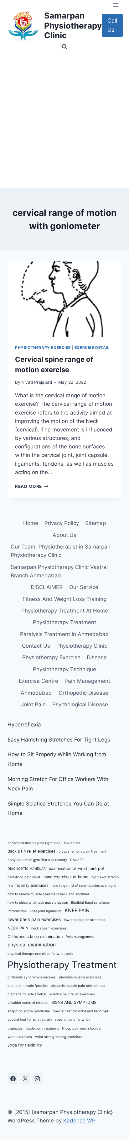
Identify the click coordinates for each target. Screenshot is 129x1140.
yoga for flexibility (25, 1045)
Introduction (17, 911)
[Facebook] (13, 1078)
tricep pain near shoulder (82, 1028)
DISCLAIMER (47, 587)
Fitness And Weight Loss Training (64, 599)
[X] (25, 1078)
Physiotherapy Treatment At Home (64, 610)
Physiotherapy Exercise (43, 347)
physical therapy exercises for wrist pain (40, 954)
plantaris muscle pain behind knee (78, 986)
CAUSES (77, 860)
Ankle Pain (72, 843)
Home (30, 523)
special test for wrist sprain (30, 1020)
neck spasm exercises (49, 928)
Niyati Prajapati (36, 382)
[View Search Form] (64, 46)
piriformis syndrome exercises (32, 977)
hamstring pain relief (24, 877)
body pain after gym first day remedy (37, 860)
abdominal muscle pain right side (34, 843)
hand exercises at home (66, 877)
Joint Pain (33, 704)
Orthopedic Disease (83, 693)
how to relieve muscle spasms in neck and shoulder (48, 894)
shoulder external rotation (28, 1003)
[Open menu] (115, 5)
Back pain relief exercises (31, 851)
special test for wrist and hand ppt (80, 1011)
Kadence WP (79, 1120)
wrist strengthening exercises (59, 1037)
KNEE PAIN (77, 910)
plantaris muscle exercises (80, 977)
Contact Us (36, 646)
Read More (32, 486)
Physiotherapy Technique (64, 669)
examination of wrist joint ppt (77, 868)
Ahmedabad (36, 693)
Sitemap (95, 523)
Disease (97, 657)
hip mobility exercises (28, 885)
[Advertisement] (64, 120)
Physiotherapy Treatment (64, 622)
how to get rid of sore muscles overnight (84, 886)
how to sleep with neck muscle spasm (38, 903)
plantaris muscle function (28, 986)
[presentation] (64, 299)
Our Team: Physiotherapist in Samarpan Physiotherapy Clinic (61, 550)
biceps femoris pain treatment (82, 851)
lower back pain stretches (84, 920)
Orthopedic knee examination (35, 936)
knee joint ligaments (46, 911)
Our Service (83, 587)
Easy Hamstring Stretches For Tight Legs (59, 739)
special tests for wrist (72, 1020)
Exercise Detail (92, 347)
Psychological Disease (80, 704)
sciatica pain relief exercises (72, 994)
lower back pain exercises (34, 919)
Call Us (112, 25)
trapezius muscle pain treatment (33, 1028)
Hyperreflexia (24, 724)
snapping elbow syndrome (29, 1011)
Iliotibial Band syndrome (90, 903)
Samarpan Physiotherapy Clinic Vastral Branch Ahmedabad (59, 571)
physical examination (32, 945)
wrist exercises (20, 1037)
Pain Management (87, 681)
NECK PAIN (18, 928)
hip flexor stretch (105, 877)
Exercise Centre (38, 681)
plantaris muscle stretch (27, 994)
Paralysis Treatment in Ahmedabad (64, 634)
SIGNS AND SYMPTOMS (73, 1002)
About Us (64, 535)
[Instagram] (37, 1078)
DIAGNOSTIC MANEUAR (27, 869)
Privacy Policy (61, 523)
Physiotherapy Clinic (81, 646)
